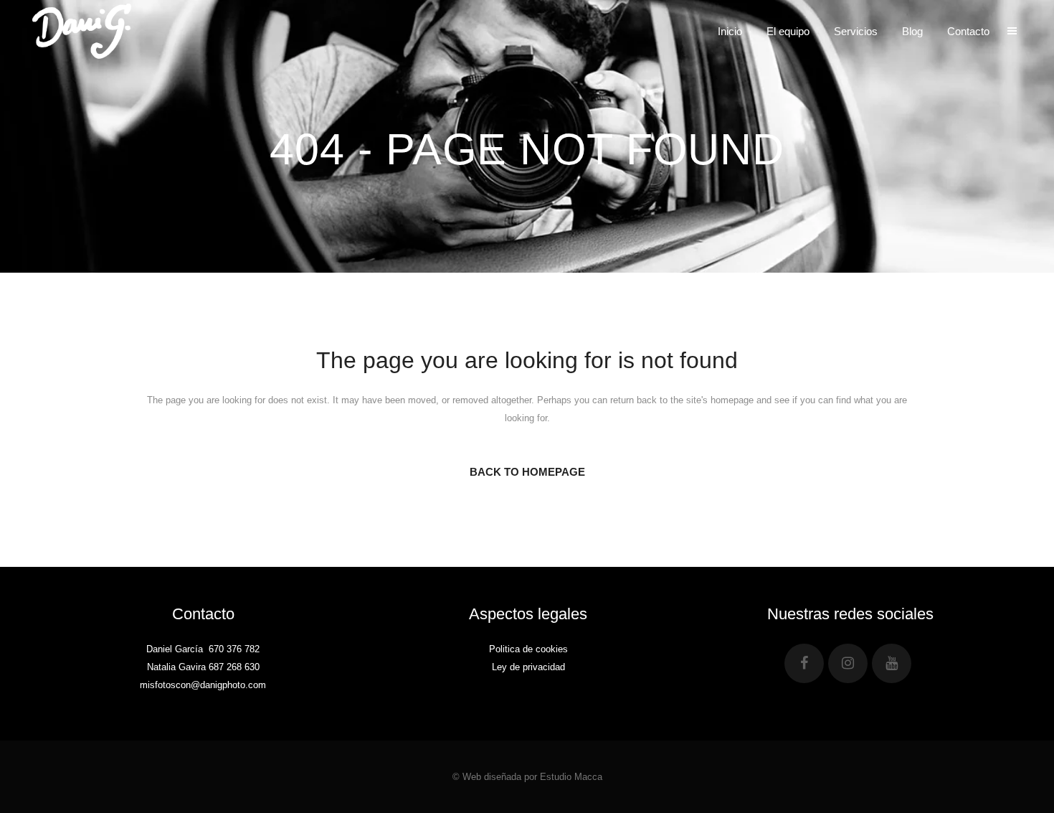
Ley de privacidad (528, 667)
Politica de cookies (528, 649)
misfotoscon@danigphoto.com (203, 685)
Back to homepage (527, 472)
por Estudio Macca (563, 776)
